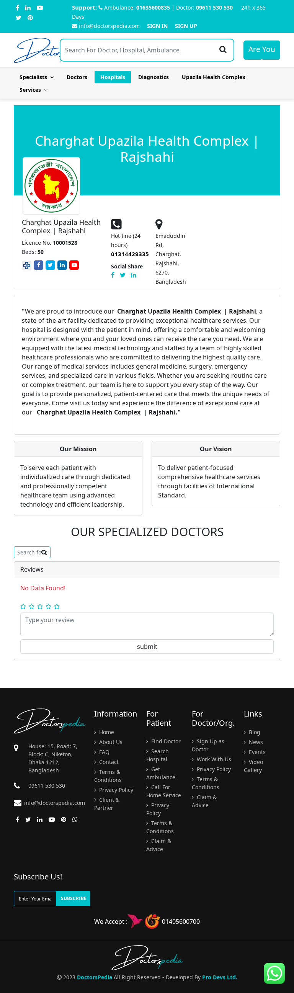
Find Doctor (165, 741)
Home (106, 732)
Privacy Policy (115, 789)
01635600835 (153, 7)
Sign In (157, 25)
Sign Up (186, 25)
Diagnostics (153, 77)
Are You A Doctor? (261, 52)
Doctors (77, 77)
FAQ (103, 752)
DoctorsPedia (94, 977)
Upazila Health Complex (213, 77)
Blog (253, 732)
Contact (108, 761)
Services (32, 89)
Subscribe (74, 898)
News (255, 742)
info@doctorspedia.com (109, 25)
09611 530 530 (214, 7)
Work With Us (213, 759)
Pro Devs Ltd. (219, 977)
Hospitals (112, 77)
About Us (110, 742)
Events (256, 752)
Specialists (35, 77)
